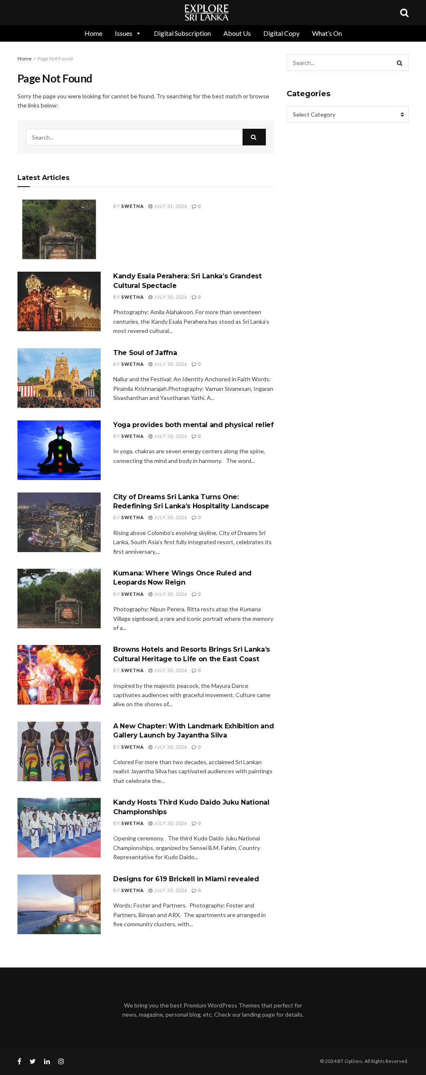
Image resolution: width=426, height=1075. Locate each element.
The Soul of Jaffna (145, 353)
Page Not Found (55, 58)
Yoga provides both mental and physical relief (193, 425)
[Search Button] (254, 137)
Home (93, 33)
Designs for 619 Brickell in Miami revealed (187, 879)
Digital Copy (281, 33)
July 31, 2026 (170, 206)
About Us (237, 33)
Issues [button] (123, 33)
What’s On (327, 33)
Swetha (132, 206)
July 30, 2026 (170, 297)
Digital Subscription (182, 33)
